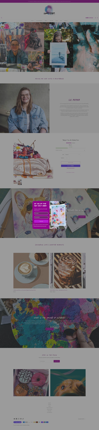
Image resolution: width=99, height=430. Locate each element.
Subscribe (41, 221)
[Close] (65, 202)
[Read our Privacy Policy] (48, 226)
